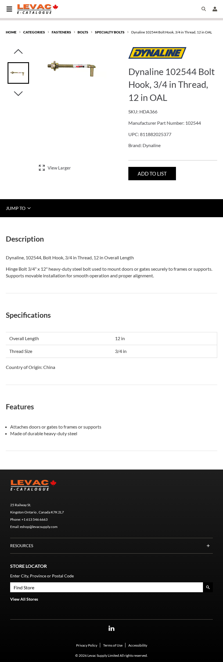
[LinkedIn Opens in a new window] (111, 628)
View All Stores (24, 599)
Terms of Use (113, 645)
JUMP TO (16, 208)
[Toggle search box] (204, 9)
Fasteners (61, 32)
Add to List (152, 174)
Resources (21, 545)
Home (11, 32)
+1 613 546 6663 (34, 519)
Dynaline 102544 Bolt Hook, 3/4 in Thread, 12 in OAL (171, 32)
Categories (34, 32)
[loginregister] (215, 9)
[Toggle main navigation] (9, 9)
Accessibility (137, 645)
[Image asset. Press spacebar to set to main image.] (18, 73)
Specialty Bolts (110, 32)
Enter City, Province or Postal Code (42, 575)
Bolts (83, 32)
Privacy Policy (86, 645)
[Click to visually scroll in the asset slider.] (18, 52)
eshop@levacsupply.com (38, 526)
